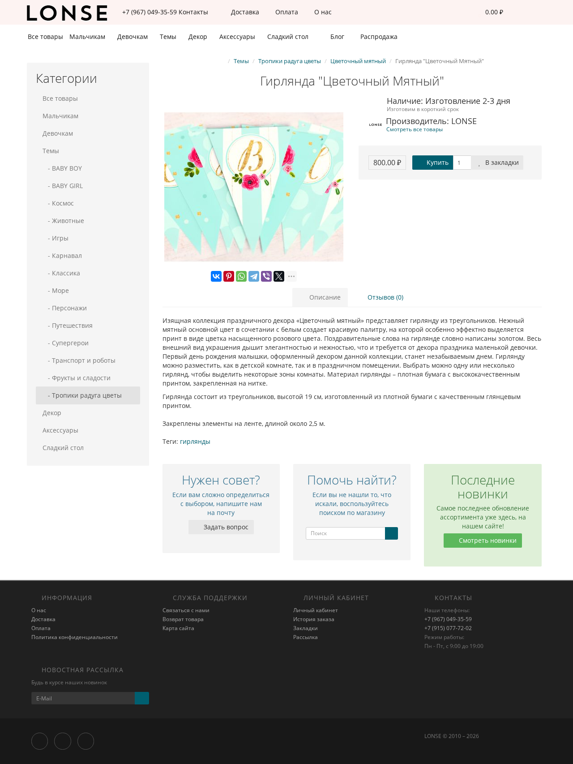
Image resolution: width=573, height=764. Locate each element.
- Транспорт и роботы (79, 360)
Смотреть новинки (487, 540)
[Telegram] (253, 276)
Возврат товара (183, 619)
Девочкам (133, 36)
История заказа (313, 619)
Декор (198, 36)
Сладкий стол (288, 36)
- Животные (63, 220)
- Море (56, 290)
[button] (488, 12)
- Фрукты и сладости (77, 377)
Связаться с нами (186, 610)
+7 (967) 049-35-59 (448, 619)
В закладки (501, 162)
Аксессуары (238, 36)
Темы (169, 36)
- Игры (55, 238)
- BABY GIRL (63, 185)
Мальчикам (88, 36)
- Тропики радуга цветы (82, 395)
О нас (322, 12)
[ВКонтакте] (216, 276)
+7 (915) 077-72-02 (448, 628)
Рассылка (305, 637)
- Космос (58, 203)
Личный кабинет (315, 610)
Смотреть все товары (414, 129)
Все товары (45, 36)
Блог (336, 36)
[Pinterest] (228, 276)
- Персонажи (65, 308)
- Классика (61, 273)
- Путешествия (68, 325)
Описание (324, 297)
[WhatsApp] (241, 276)
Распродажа (378, 36)
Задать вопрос (225, 527)
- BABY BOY (62, 168)
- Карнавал (62, 255)
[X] (279, 276)
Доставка (244, 12)
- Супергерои (66, 343)
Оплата (286, 12)
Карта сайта (178, 628)
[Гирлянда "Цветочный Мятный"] (254, 187)
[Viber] (266, 276)
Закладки (305, 628)
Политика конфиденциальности (74, 637)
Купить (437, 162)
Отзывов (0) (384, 297)
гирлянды (195, 441)
